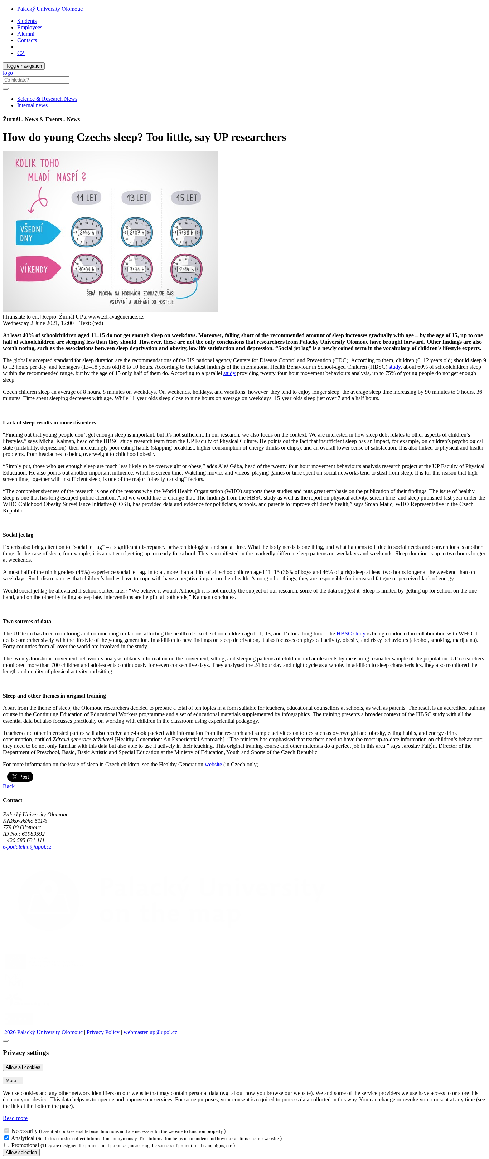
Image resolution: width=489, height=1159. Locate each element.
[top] (6, 1041)
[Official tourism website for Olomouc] (19, 1026)
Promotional (25, 1145)
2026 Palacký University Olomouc (43, 1032)
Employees (29, 27)
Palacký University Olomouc (50, 9)
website (213, 764)
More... (13, 1080)
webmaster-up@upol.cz (150, 1032)
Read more (15, 1118)
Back (9, 786)
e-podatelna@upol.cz (27, 847)
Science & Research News (47, 99)
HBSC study (351, 633)
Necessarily (24, 1131)
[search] (6, 89)
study (395, 367)
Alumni (25, 34)
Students (27, 21)
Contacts (27, 40)
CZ (21, 53)
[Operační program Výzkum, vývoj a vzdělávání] (44, 969)
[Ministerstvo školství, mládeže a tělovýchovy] (15, 988)
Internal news (32, 105)
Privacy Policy (103, 1032)
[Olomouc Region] (27, 1007)
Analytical (22, 1138)
